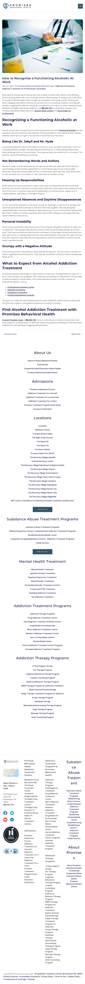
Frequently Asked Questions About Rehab (42, 368)
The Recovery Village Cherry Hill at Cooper (42, 477)
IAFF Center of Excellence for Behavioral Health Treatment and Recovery (42, 500)
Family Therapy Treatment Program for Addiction (42, 693)
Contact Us (42, 509)
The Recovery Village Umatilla (42, 457)
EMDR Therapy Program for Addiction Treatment (42, 686)
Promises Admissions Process (42, 389)
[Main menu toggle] (80, 6)
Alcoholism (41, 88)
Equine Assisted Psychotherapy (42, 689)
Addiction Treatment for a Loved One (42, 397)
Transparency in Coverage (14, 979)
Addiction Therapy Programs (42, 614)
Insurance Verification (42, 409)
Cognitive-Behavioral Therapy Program (42, 674)
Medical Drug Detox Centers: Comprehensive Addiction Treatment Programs (42, 531)
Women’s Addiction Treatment (50, 810)
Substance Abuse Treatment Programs (42, 527)
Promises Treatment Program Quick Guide (42, 405)
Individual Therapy (42, 701)
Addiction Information (65, 86)
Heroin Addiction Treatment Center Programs (43, 645)
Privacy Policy (47, 976)
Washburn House (42, 430)
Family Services (42, 543)
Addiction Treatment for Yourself (42, 393)
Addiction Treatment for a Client (42, 401)
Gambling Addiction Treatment (42, 593)
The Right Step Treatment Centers (30, 802)
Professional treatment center (21, 287)
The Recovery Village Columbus (42, 481)
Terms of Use (60, 976)
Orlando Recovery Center (43, 461)
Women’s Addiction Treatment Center (42, 633)
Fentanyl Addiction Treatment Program (42, 649)
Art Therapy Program (42, 670)
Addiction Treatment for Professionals (19, 88)
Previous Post (9, 334)
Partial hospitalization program (21, 295)
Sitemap (31, 979)
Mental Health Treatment (42, 569)
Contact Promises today (12, 320)
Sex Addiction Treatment (42, 597)
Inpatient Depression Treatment (42, 577)
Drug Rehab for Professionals (42, 625)
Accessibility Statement (29, 976)
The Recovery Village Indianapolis (42, 485)
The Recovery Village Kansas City (42, 489)
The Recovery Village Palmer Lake (42, 492)
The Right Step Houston (42, 437)
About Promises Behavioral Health (42, 360)
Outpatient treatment (17, 292)
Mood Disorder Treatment (42, 581)
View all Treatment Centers (29, 821)
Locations (42, 426)
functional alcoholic (67, 130)
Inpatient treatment (16, 290)
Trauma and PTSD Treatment (42, 589)
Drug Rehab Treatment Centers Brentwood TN (55, 974)
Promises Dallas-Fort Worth (42, 453)
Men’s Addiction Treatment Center (42, 629)
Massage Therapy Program (42, 713)
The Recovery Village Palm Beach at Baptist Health (42, 465)
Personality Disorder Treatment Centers (42, 585)
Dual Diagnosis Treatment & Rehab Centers (42, 621)
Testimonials (42, 364)
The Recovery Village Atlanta (42, 469)
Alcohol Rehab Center (42, 641)
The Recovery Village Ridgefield (42, 496)
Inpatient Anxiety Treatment (42, 573)
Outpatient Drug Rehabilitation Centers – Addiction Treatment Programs (42, 539)
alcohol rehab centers (44, 111)
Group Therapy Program (42, 697)
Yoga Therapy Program (42, 709)
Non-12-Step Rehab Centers (42, 637)
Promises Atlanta (42, 449)
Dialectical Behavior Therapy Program (42, 682)
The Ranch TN (43, 445)
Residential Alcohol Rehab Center (42, 535)
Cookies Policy (73, 976)
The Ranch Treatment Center (29, 788)
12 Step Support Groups (42, 666)
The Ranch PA (42, 441)
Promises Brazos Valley (42, 434)
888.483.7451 (42, 551)
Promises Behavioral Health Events (43, 372)
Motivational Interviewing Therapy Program (43, 705)
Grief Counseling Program (42, 717)
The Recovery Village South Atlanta (42, 473)
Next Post (77, 334)
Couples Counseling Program (42, 678)
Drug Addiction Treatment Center (42, 618)
